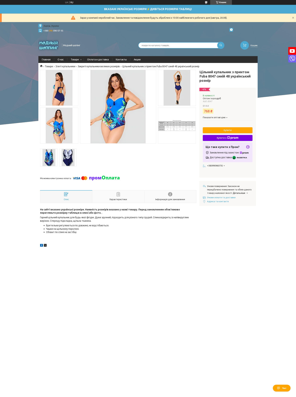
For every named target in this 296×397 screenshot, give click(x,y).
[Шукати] (220, 45)
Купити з (221, 137)
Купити (228, 130)
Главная (46, 59)
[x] (45, 245)
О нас (61, 59)
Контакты (121, 59)
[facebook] (41, 245)
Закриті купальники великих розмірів (99, 66)
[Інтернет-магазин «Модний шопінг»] (48, 45)
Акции (137, 59)
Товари (75, 59)
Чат (284, 388)
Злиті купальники (65, 66)
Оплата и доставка (98, 59)
